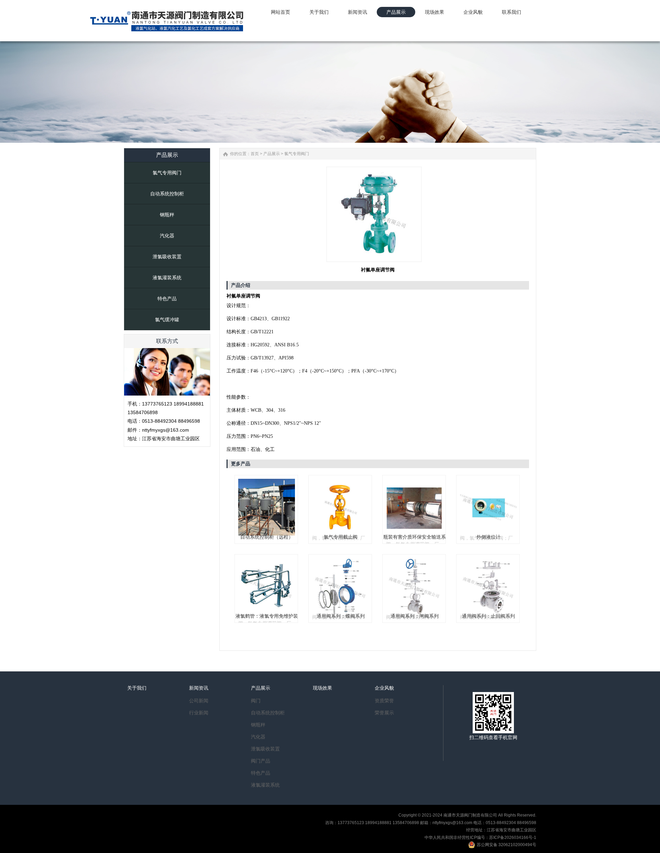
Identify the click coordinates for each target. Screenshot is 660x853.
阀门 (256, 700)
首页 (255, 153)
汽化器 (167, 235)
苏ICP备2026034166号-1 (512, 837)
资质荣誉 (384, 700)
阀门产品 (260, 761)
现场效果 (322, 688)
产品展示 (271, 153)
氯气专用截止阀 (341, 537)
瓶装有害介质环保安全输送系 (414, 537)
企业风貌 (384, 688)
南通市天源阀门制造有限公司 (470, 815)
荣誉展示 (384, 712)
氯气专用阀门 (167, 172)
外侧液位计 (488, 537)
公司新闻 (198, 700)
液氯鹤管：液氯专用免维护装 (266, 616)
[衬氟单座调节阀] (374, 214)
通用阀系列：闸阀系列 (414, 616)
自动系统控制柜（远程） (266, 537)
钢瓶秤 (167, 214)
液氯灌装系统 (167, 277)
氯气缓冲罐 (167, 319)
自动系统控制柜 (167, 193)
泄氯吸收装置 (167, 256)
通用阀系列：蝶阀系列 (341, 616)
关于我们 (136, 688)
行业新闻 (198, 712)
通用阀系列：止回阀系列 (488, 616)
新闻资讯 (198, 688)
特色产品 (167, 298)
